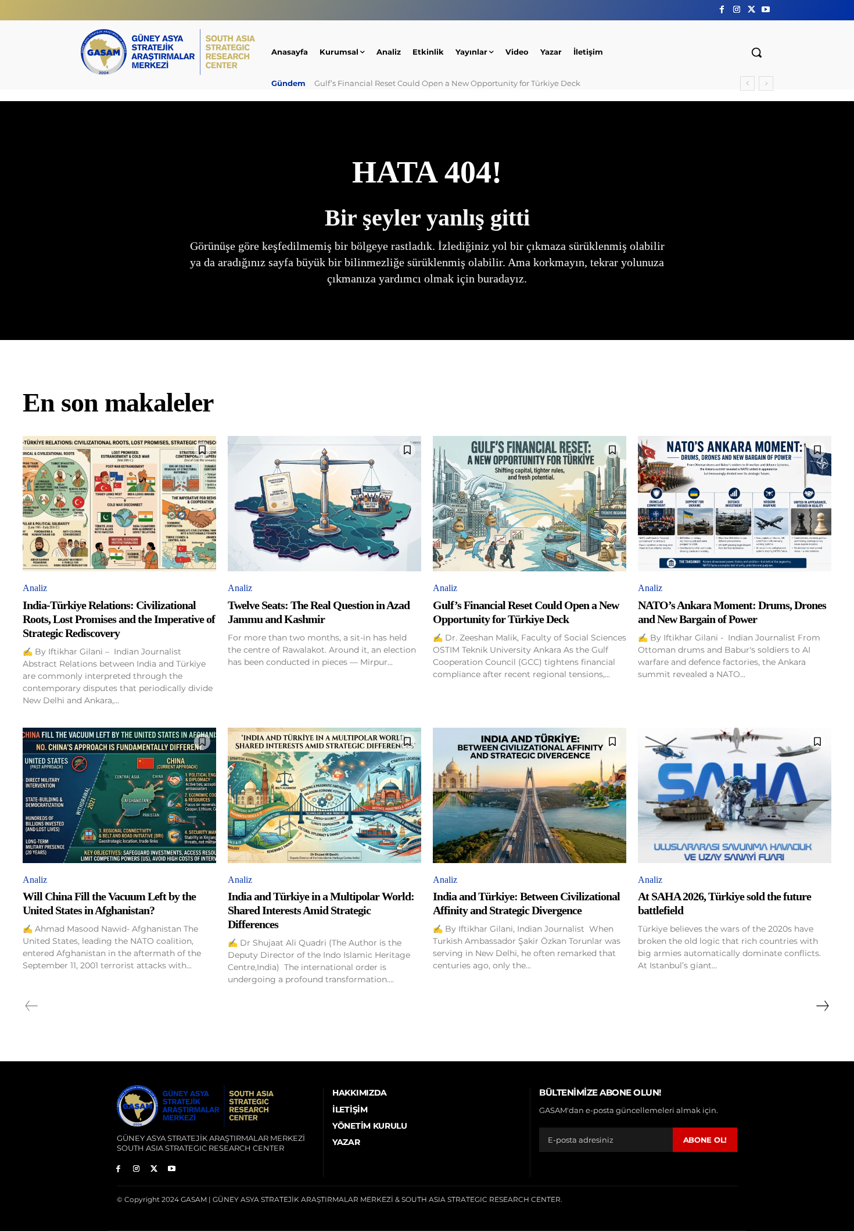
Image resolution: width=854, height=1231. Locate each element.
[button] (756, 52)
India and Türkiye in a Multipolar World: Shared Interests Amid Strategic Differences (321, 910)
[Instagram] (736, 9)
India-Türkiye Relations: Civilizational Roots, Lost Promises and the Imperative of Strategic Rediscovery (119, 619)
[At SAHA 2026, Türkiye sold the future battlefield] (734, 795)
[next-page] (822, 1006)
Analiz (35, 588)
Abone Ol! (705, 1139)
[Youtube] (766, 9)
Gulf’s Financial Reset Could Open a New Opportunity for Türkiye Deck (447, 83)
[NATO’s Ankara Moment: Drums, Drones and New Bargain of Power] (734, 503)
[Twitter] (751, 9)
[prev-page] (32, 1006)
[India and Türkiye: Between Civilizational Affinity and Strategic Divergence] (529, 795)
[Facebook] (722, 9)
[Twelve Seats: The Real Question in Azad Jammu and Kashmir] (324, 503)
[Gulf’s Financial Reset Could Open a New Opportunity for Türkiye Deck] (529, 503)
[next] (766, 83)
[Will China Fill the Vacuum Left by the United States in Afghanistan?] (119, 795)
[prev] (747, 83)
